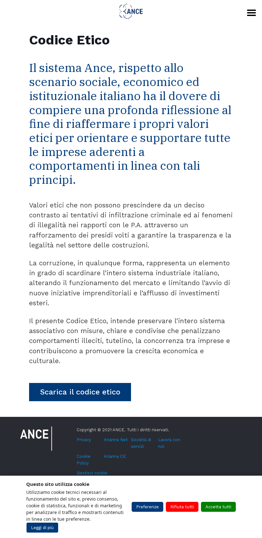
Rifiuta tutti (182, 506)
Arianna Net (116, 439)
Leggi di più (42, 527)
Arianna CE (115, 456)
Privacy (84, 439)
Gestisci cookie (92, 473)
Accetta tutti (218, 506)
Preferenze (147, 506)
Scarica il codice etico (80, 391)
